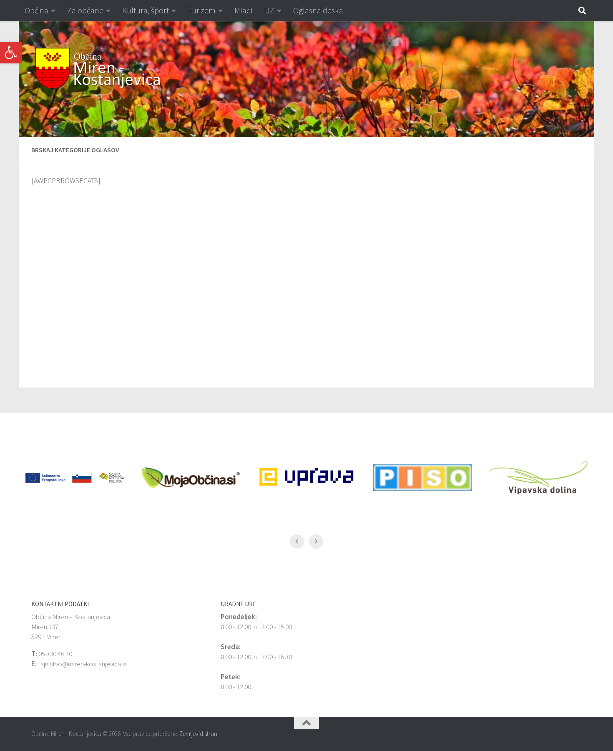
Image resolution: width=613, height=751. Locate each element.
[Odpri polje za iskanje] (582, 10)
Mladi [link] (243, 10)
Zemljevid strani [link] (199, 734)
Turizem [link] (202, 10)
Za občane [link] (85, 10)
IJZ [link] (269, 10)
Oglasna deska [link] (318, 10)
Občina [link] (36, 10)
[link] (11, 52)
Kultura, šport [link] (145, 10)
